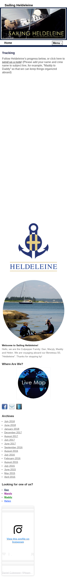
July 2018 (9, 421)
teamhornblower (34, 572)
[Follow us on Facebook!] (5, 408)
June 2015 (10, 469)
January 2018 (11, 428)
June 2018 (10, 425)
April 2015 (9, 476)
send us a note (11, 62)
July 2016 (9, 454)
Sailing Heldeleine (19, 5)
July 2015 (9, 465)
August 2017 (11, 436)
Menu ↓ (57, 43)
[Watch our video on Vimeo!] (19, 408)
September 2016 (13, 447)
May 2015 (9, 473)
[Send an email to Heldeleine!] (12, 408)
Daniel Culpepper (11, 572)
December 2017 (13, 432)
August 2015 (11, 462)
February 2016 (12, 458)
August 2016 (11, 451)
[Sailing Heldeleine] (33, 23)
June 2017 (10, 443)
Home (8, 42)
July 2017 (9, 439)
